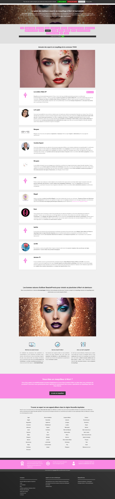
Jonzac (47, 439)
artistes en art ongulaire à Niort (79, 201)
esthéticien (64, 28)
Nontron (67, 437)
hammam (41, 30)
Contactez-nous (23, 493)
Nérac (67, 434)
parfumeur (60, 30)
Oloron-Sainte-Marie (67, 439)
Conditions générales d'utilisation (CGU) (27, 488)
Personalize (82, 1)
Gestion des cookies (24, 491)
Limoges (67, 422)
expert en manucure (89, 28)
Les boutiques (22, 484)
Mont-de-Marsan (67, 429)
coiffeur (47, 28)
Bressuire (28, 449)
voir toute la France (38, 362)
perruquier (67, 30)
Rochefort (86, 422)
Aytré (28, 429)
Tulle (86, 442)
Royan (86, 424)
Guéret (47, 434)
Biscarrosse (28, 442)
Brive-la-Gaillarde (47, 417)
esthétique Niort (49, 486)
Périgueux (67, 447)
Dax (48, 432)
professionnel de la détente (83, 30)
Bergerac (29, 437)
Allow (63, 36)
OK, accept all (62, 1)
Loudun (67, 424)
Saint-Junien (86, 432)
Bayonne (28, 432)
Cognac (48, 427)
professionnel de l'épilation (53, 33)
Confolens (48, 429)
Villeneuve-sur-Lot (86, 447)
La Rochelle (47, 442)
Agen (28, 417)
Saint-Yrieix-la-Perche (86, 434)
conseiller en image (55, 28)
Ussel (86, 444)
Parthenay (67, 442)
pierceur (73, 30)
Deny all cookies (73, 1)
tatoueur (66, 33)
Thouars (86, 439)
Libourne (67, 420)
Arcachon (28, 424)
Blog (21, 486)
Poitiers (86, 417)
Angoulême (28, 422)
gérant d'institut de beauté (31, 30)
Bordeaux (29, 447)
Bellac (28, 434)
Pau (67, 444)
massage (54, 30)
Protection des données (24, 489)
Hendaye (48, 437)
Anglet (28, 420)
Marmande (67, 427)
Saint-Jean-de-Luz (86, 429)
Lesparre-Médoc (67, 417)
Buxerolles (48, 420)
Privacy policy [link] (89, 1)
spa (61, 33)
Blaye (28, 444)
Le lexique (22, 494)
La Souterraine (48, 444)
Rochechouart (86, 420)
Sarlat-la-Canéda (86, 437)
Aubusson (28, 427)
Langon (47, 447)
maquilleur (48, 30)
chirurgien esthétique (30, 28)
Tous (22, 28)
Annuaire (21, 481)
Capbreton (48, 422)
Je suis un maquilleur (57, 393)
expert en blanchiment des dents (76, 28)
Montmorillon (67, 432)
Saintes (86, 427)
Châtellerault (48, 424)
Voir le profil (90, 92)
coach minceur (40, 28)
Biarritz (28, 439)
